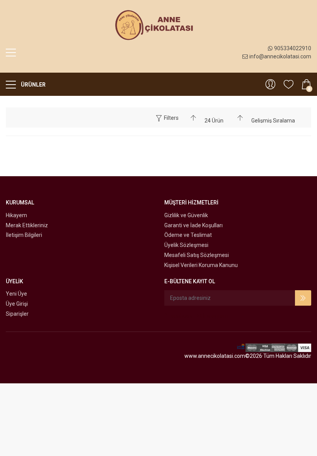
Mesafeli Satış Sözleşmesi (196, 255)
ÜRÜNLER (33, 85)
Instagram (215, 316)
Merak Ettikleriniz (27, 225)
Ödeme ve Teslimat (188, 235)
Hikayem (16, 215)
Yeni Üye (16, 294)
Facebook (179, 316)
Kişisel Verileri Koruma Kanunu (201, 265)
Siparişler (17, 314)
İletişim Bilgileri (24, 235)
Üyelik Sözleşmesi (186, 245)
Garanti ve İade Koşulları (193, 225)
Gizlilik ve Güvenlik (186, 215)
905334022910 (292, 48)
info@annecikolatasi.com (280, 56)
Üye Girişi (17, 304)
